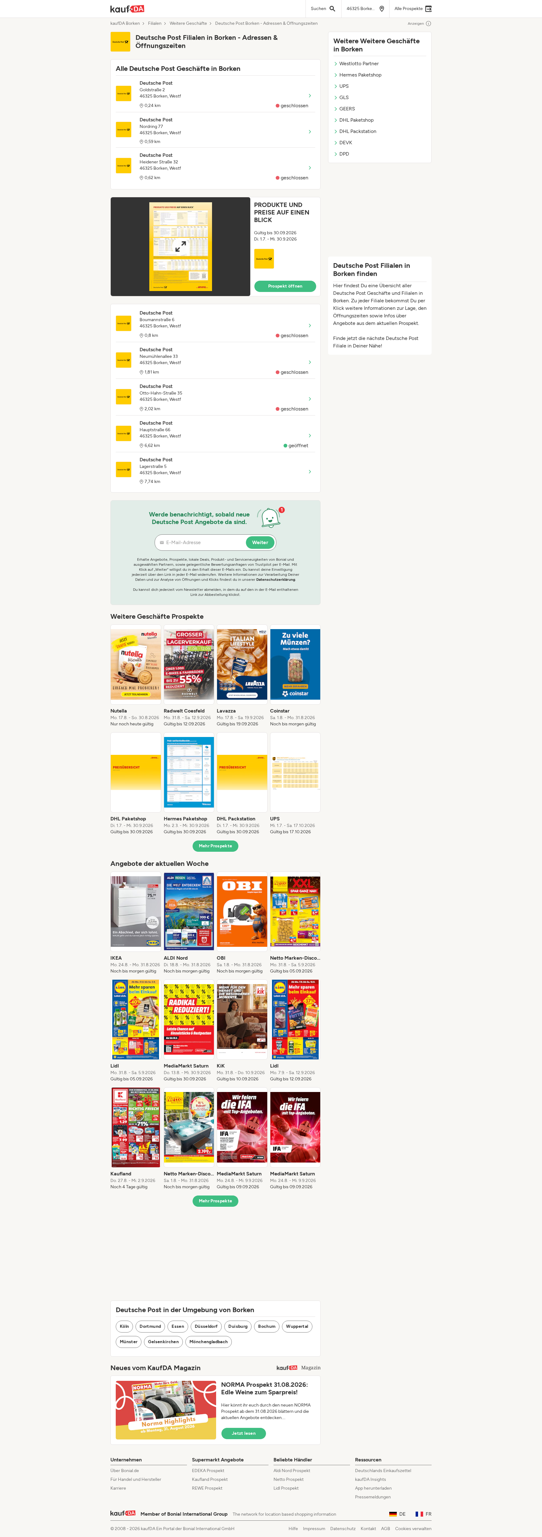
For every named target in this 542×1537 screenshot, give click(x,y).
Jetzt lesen (244, 1433)
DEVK (345, 143)
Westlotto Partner (359, 63)
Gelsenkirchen (163, 1341)
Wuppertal (297, 1326)
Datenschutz (343, 1528)
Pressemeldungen (373, 1497)
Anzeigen (416, 23)
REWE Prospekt (207, 1488)
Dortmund (150, 1326)
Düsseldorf (206, 1326)
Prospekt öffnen (285, 286)
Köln (124, 1326)
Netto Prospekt (289, 1479)
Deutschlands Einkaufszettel (383, 1470)
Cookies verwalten (413, 1528)
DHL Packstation (357, 131)
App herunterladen (373, 1488)
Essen (178, 1326)
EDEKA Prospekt (208, 1470)
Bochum (266, 1326)
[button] (215, 246)
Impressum (314, 1528)
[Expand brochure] (180, 246)
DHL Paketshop (356, 120)
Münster (128, 1341)
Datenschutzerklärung (275, 579)
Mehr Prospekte (215, 846)
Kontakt (368, 1528)
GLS (344, 97)
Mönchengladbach (208, 1341)
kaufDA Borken (125, 23)
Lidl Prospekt (286, 1488)
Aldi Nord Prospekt (292, 1470)
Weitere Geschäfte (188, 23)
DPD (344, 154)
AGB (385, 1528)
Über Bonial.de (124, 1470)
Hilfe (293, 1528)
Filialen (155, 23)
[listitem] (135, 675)
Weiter (260, 542)
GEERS (347, 109)
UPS (344, 86)
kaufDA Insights (370, 1479)
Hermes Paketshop (360, 75)
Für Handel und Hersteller (135, 1479)
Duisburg (237, 1326)
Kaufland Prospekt (210, 1479)
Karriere (118, 1488)
